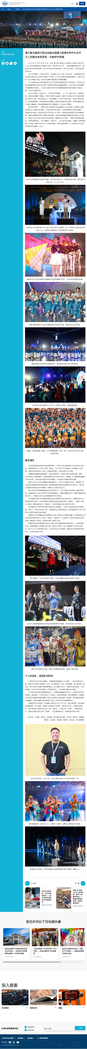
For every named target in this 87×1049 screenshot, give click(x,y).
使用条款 (30, 1038)
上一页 (33, 883)
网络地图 (20, 1038)
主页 (3, 9)
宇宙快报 (17, 9)
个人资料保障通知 (42, 1038)
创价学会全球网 (8, 1038)
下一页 (77, 883)
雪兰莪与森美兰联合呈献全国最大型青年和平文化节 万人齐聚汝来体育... (43, 9)
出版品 (9, 9)
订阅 (80, 1028)
